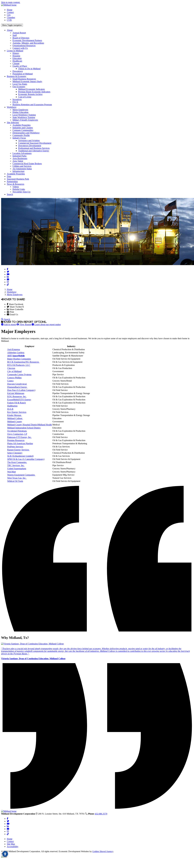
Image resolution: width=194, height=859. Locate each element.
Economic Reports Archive (30, 94)
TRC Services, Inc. (15, 465)
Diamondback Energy (17, 387)
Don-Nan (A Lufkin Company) (21, 390)
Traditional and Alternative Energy (33, 151)
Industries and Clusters (22, 127)
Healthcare (17, 61)
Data (9, 176)
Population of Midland (22, 74)
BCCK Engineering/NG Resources (23, 362)
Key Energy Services (16, 412)
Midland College (14, 418)
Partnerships (12, 181)
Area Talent (17, 161)
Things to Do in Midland (29, 68)
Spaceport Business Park (18, 179)
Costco (10, 381)
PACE (15, 102)
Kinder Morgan (14, 415)
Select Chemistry (14, 453)
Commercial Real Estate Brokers (27, 163)
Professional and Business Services (34, 148)
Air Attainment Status (22, 168)
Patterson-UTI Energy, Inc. (19, 437)
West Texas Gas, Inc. (17, 478)
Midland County (14, 421)
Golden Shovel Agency (102, 851)
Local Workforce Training (24, 115)
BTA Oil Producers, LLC (18, 365)
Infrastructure (18, 171)
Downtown (17, 71)
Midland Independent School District (23, 428)
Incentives (17, 99)
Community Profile (21, 135)
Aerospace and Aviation (29, 140)
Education (17, 58)
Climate (15, 63)
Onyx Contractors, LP (17, 434)
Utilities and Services (21, 166)
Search (10, 194)
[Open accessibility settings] (5, 854)
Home (9, 10)
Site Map (11, 844)
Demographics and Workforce (25, 133)
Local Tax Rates (19, 84)
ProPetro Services (15, 446)
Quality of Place (19, 66)
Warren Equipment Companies (21, 475)
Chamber (11, 17)
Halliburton (12, 406)
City (9, 15)
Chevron (11, 368)
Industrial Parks (19, 156)
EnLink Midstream (15, 393)
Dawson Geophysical (17, 384)
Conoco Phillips (14, 377)
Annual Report (19, 32)
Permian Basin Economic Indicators (34, 92)
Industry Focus (19, 138)
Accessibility (12, 846)
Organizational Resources (24, 45)
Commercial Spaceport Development (34, 143)
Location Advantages (22, 153)
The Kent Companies (17, 462)
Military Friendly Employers (25, 120)
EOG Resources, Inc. (16, 396)
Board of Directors (20, 38)
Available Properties (21, 125)
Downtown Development (29, 145)
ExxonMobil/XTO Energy (19, 399)
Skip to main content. (10, 2)
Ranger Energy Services (18, 450)
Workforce (11, 107)
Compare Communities (22, 130)
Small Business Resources (24, 79)
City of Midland (14, 371)
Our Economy (18, 86)
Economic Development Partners (27, 40)
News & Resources (15, 184)
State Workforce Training (23, 117)
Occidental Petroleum (17, 431)
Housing (16, 56)
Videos (15, 186)
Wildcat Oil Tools (15, 481)
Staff (14, 35)
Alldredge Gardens (15, 352)
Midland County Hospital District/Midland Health (29, 424)
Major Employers (20, 109)
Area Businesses (19, 158)
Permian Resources (15, 440)
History (15, 53)
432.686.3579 (101, 814)
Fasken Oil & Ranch (16, 402)
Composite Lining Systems (19, 374)
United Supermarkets (16, 468)
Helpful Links (18, 189)
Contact (10, 12)
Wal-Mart (11, 471)
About (9, 30)
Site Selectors (13, 122)
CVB (9, 20)
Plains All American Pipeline (20, 443)
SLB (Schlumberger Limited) (20, 456)
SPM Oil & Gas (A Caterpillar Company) (25, 459)
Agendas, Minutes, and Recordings (28, 43)
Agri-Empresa (13, 349)
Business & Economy (16, 76)
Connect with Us (20, 48)
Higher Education (20, 112)
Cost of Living (24, 97)
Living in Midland (15, 50)
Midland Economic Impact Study (27, 81)
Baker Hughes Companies (19, 359)
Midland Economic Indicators (31, 89)
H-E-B (10, 409)
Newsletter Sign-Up (21, 192)
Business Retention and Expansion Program (32, 104)
